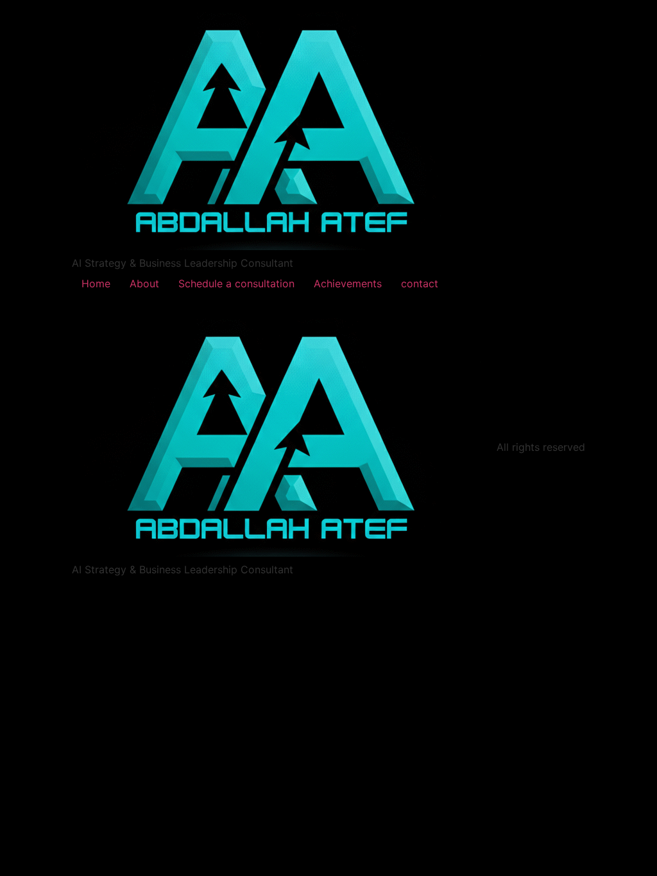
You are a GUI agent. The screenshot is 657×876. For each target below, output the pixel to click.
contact (419, 283)
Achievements (348, 283)
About (144, 283)
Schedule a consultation (236, 283)
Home (95, 283)
